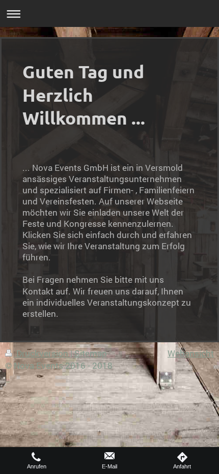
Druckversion (42, 353)
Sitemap (90, 353)
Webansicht (191, 353)
